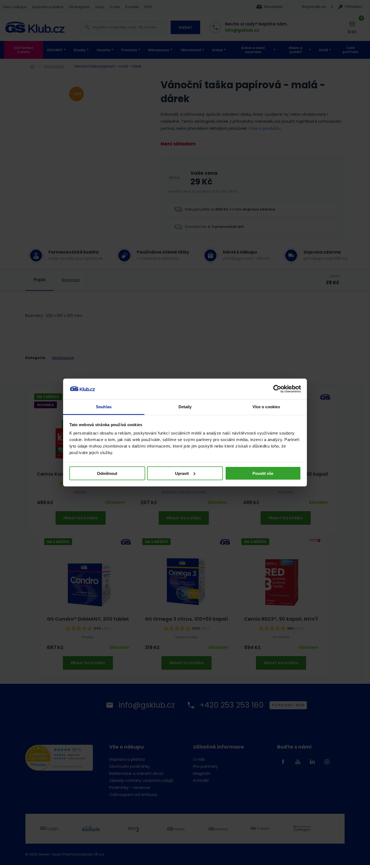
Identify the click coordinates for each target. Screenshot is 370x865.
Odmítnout (107, 473)
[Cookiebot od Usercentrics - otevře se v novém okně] (277, 389)
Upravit (182, 473)
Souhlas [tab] (104, 406)
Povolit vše (262, 473)
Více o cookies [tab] (266, 406)
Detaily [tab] (185, 406)
